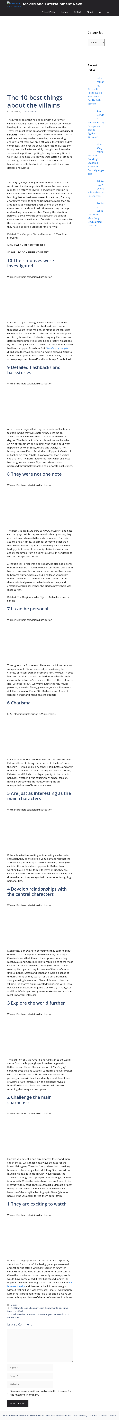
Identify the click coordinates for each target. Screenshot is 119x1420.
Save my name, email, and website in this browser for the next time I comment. (40, 1392)
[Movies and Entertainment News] (14, 4)
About (90, 11)
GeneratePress (63, 1415)
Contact (77, 11)
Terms (64, 11)
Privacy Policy (48, 11)
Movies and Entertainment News (53, 3)
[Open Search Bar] (100, 12)
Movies (14, 1305)
